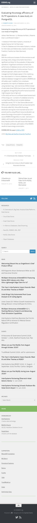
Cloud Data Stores (8, 216)
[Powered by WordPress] (11, 513)
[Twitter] (31, 198)
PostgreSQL (19, 145)
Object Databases (8, 239)
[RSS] (34, 198)
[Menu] (34, 2)
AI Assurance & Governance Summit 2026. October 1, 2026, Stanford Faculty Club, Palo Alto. (17, 338)
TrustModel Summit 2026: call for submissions (18, 352)
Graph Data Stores (8, 221)
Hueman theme (28, 513)
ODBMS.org (5, 2)
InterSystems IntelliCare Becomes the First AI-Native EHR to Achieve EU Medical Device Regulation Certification (17, 320)
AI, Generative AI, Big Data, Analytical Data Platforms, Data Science (18, 211)
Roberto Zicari (8, 23)
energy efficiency (10, 145)
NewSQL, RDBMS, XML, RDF (12, 230)
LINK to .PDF (20, 130)
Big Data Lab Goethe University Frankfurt (18, 134)
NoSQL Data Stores (9, 235)
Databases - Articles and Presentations (15, 7)
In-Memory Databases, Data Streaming (15, 226)
